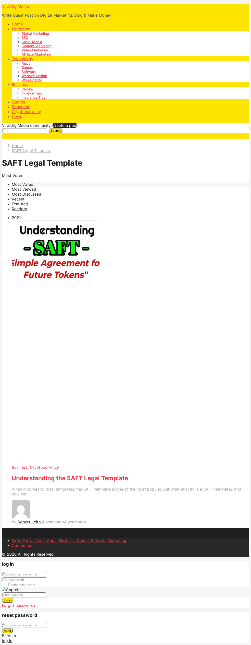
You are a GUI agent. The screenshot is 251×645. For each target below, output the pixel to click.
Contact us (22, 545)
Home (17, 24)
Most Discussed (26, 194)
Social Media (32, 42)
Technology (22, 58)
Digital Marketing (35, 33)
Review (27, 89)
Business (20, 84)
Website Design (34, 76)
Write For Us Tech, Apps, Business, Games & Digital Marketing (69, 540)
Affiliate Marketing (36, 54)
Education (21, 106)
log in (8, 600)
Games (27, 67)
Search (55, 130)
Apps (26, 63)
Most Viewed (24, 189)
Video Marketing (35, 50)
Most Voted (22, 184)
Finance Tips (32, 93)
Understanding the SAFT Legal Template (70, 478)
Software (29, 72)
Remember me (21, 584)
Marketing (21, 28)
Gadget (18, 101)
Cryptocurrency (26, 111)
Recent (18, 199)
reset (7, 631)
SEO (25, 37)
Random (19, 208)
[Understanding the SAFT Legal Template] (130, 342)
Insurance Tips (34, 97)
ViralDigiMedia (15, 6)
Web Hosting (32, 80)
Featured (20, 203)
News (17, 116)
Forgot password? (19, 605)
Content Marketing (37, 46)
